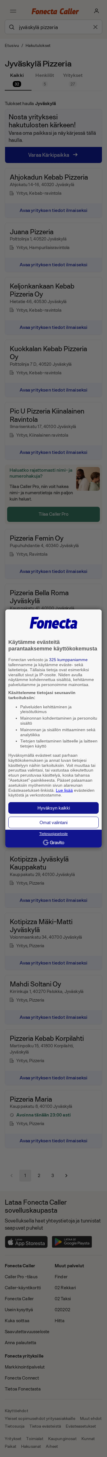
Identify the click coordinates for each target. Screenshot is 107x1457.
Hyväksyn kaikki (53, 807)
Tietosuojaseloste (53, 834)
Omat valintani (53, 822)
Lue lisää (64, 790)
